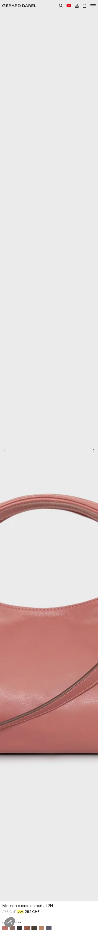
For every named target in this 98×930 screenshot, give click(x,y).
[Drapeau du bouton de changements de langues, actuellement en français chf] (69, 5)
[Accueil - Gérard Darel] (19, 5)
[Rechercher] (61, 5)
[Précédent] (4, 450)
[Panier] (85, 5)
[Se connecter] (77, 5)
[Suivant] (93, 450)
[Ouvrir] (93, 6)
